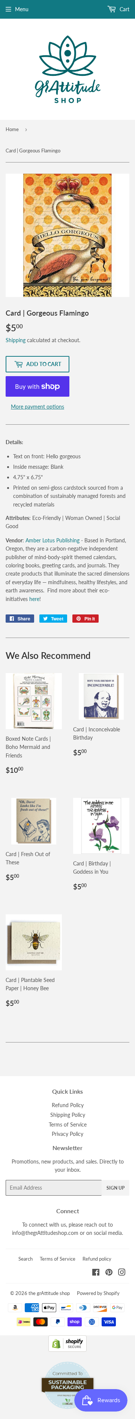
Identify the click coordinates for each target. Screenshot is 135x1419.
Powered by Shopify (98, 1293)
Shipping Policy (67, 1115)
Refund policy (96, 1259)
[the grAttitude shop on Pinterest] (109, 1273)
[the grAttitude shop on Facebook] (96, 1273)
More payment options (37, 406)
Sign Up (115, 1188)
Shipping (16, 340)
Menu (21, 9)
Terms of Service (68, 1124)
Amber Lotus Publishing (53, 540)
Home (12, 129)
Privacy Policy (67, 1134)
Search (25, 1259)
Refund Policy (68, 1105)
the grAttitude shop (49, 1293)
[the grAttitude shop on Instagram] (122, 1273)
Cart (123, 9)
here (34, 599)
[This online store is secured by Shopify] (67, 1350)
